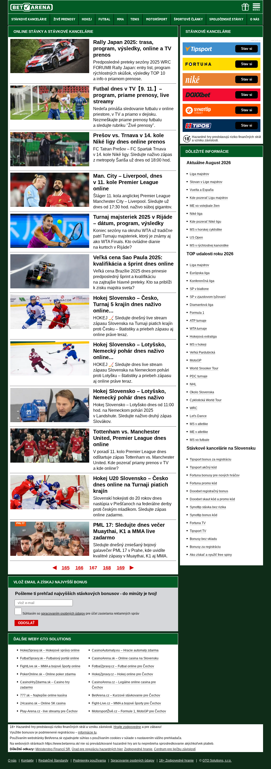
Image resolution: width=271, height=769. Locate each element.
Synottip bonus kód (203, 515)
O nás (12, 760)
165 (66, 567)
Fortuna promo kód (203, 483)
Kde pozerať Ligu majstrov (209, 198)
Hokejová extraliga (203, 336)
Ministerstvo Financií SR (52, 749)
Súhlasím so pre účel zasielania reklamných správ (80, 613)
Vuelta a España (202, 190)
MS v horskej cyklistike (206, 229)
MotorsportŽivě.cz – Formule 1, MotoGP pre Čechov (129, 711)
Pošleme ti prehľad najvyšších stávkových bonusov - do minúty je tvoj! (86, 593)
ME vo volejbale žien (205, 206)
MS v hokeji (198, 344)
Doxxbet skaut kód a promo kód (212, 499)
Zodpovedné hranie (138, 749)
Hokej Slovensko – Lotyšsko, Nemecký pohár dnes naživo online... (129, 351)
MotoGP (195, 360)
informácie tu (87, 732)
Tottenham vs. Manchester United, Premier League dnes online (129, 438)
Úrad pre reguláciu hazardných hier (97, 749)
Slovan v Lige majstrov (206, 182)
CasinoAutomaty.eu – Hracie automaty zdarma (125, 650)
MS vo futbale (199, 440)
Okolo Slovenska (202, 392)
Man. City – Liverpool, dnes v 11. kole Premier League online (127, 182)
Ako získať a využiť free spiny (211, 555)
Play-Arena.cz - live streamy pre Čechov (49, 711)
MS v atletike (199, 424)
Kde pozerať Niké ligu (205, 221)
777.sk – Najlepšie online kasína (43, 695)
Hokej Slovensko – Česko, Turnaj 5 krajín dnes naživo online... (127, 304)
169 (121, 567)
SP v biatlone (199, 289)
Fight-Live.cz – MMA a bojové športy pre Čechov (126, 703)
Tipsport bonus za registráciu (210, 459)
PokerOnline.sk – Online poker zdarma (48, 674)
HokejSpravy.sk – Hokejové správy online (50, 650)
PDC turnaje (198, 376)
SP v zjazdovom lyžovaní (207, 297)
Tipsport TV (198, 531)
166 (79, 567)
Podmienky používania (89, 760)
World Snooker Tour (204, 368)
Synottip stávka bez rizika (208, 507)
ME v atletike (199, 432)
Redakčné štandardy (53, 760)
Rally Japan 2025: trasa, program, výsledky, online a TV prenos (132, 48)
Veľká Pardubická (202, 352)
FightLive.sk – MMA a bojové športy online (50, 666)
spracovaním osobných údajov (63, 613)
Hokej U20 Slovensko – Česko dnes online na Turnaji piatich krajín (130, 484)
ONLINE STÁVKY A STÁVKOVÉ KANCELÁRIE (53, 31)
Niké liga (196, 214)
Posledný (132, 567)
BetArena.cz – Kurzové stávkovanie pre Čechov (126, 695)
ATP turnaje (198, 321)
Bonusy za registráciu (205, 547)
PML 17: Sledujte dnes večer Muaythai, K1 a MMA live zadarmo (129, 531)
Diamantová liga (201, 305)
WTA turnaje (198, 328)
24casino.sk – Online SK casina (43, 703)
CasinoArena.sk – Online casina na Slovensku (125, 658)
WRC (193, 408)
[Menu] (256, 7)
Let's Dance (198, 416)
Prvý (54, 567)
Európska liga (200, 273)
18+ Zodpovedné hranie (176, 760)
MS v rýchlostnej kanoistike (209, 245)
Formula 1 (197, 313)
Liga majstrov (199, 174)
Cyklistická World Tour (206, 400)
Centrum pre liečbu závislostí (175, 749)
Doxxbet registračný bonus (209, 491)
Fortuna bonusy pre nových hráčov (215, 475)
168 (107, 567)
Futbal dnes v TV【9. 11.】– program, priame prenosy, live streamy (131, 95)
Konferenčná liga (202, 281)
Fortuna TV (198, 523)
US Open (196, 237)
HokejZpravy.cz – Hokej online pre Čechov (122, 674)
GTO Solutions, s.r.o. (217, 760)
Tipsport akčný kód (203, 467)
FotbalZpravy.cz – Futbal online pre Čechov (123, 666)
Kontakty (27, 760)
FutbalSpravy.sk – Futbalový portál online (49, 658)
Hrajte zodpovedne (127, 727)
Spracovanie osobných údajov (132, 760)
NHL (193, 384)
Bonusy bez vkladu (203, 539)
